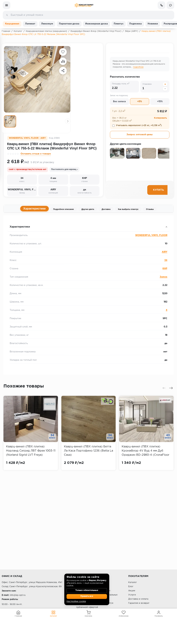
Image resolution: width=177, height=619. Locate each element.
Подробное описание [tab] (63, 209)
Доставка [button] (13, 219)
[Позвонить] (161, 5)
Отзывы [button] (12, 219)
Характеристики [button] (20, 226)
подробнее (138, 67)
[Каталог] (6, 5)
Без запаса (119, 102)
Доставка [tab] (106, 209)
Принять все (86, 596)
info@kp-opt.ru (17, 595)
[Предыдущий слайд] (9, 78)
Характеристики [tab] (34, 208)
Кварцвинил (12, 24)
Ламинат (30, 24)
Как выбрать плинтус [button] (20, 219)
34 (165, 260)
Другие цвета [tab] (87, 209)
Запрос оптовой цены (140, 135)
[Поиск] (7, 15)
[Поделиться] (63, 70)
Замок (163, 277)
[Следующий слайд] (66, 78)
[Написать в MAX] (170, 5)
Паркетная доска (69, 24)
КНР (164, 269)
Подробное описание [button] (20, 219)
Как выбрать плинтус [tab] (128, 209)
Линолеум (47, 24)
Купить (158, 190)
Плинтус (118, 24)
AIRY (164, 252)
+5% (139, 102)
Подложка (135, 24)
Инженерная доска (96, 24)
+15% (160, 102)
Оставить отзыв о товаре (36, 154)
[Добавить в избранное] (63, 52)
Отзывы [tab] (150, 209)
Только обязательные (86, 590)
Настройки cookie (76, 601)
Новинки (153, 24)
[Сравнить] (63, 61)
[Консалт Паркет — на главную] (84, 5)
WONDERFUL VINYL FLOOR (151, 235)
